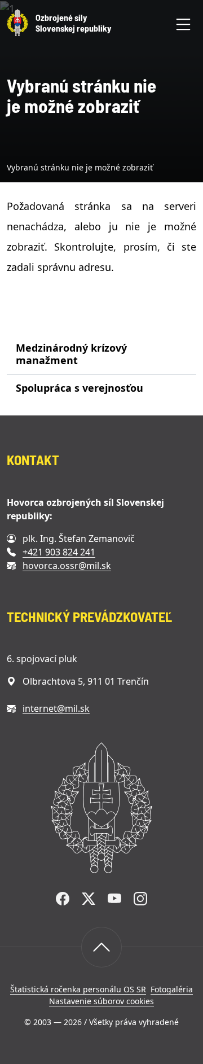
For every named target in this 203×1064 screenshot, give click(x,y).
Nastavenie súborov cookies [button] (101, 1001)
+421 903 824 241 (59, 552)
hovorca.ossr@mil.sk (67, 565)
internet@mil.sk (56, 708)
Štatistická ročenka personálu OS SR (78, 989)
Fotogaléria (172, 989)
